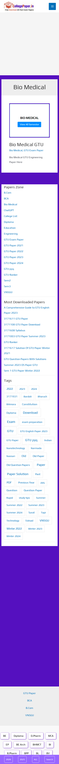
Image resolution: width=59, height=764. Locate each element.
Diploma (9, 221)
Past (37, 474)
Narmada (36, 448)
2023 (22, 388)
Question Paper (33, 490)
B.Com (7, 192)
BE (4, 735)
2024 (34, 388)
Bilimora (11, 404)
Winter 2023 (35, 528)
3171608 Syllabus (14, 330)
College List (10, 216)
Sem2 (7, 280)
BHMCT (37, 744)
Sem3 (7, 286)
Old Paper (38, 456)
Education (10, 227)
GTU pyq (9, 268)
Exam (11, 422)
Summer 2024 (14, 512)
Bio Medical (15, 150)
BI (50, 744)
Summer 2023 (36, 505)
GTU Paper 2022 (13, 251)
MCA (50, 735)
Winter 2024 (13, 536)
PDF (9, 482)
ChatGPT (9, 210)
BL (37, 753)
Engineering (11, 233)
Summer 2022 (14, 505)
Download (30, 412)
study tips (24, 497)
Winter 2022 (14, 528)
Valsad (29, 520)
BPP (26, 753)
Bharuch (42, 396)
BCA (6, 198)
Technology (12, 520)
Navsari (10, 456)
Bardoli (28, 396)
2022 (10, 388)
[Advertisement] (29, 44)
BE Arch (20, 744)
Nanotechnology (15, 448)
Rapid (9, 497)
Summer (41, 497)
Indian (48, 440)
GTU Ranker (11, 274)
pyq (43, 482)
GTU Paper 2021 (13, 245)
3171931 (11, 396)
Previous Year (26, 482)
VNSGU (8, 292)
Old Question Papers (18, 464)
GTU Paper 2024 (13, 263)
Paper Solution (17, 474)
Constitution (29, 404)
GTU (10, 431)
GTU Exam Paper (33, 150)
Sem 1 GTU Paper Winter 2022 (22, 370)
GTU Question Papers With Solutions (25, 359)
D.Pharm (36, 735)
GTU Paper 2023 (13, 257)
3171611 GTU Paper (16, 318)
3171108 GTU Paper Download (22, 324)
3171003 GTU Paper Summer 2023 (24, 336)
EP (7, 744)
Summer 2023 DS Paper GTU (21, 364)
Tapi (43, 512)
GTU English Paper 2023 (33, 431)
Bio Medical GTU (26, 144)
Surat (31, 512)
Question (11, 490)
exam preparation (32, 422)
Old (24, 456)
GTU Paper (12, 440)
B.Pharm (12, 753)
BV (48, 753)
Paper (41, 465)
